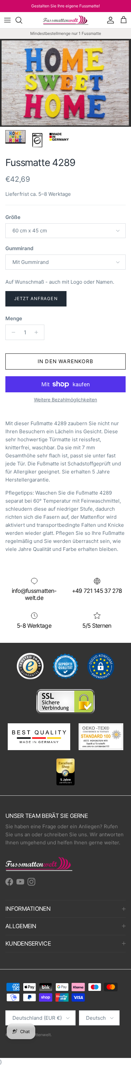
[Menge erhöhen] (38, 332)
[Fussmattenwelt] (65, 20)
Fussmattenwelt (36, 1034)
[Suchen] (22, 20)
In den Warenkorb (65, 361)
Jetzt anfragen (36, 298)
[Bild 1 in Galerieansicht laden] (65, 83)
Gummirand (19, 248)
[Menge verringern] (11, 332)
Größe (12, 217)
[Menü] (7, 20)
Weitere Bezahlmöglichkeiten (65, 399)
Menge (13, 318)
